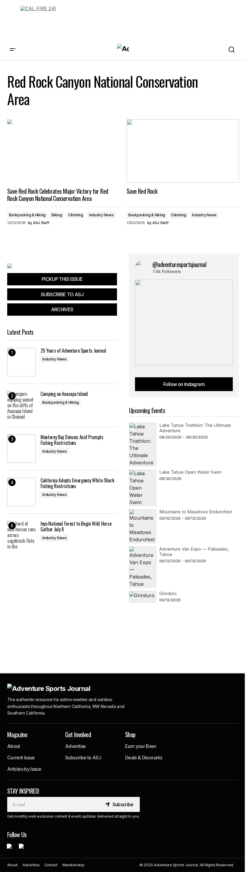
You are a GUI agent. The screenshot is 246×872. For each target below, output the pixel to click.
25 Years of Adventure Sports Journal (73, 351)
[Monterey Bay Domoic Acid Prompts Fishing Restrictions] (21, 448)
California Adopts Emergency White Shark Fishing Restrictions (77, 483)
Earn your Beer (140, 746)
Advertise (75, 746)
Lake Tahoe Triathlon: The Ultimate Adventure (195, 427)
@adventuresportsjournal (179, 264)
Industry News (101, 215)
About (13, 746)
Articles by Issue (24, 769)
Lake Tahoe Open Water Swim (190, 472)
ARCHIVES (62, 309)
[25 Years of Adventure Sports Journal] (21, 362)
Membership (73, 865)
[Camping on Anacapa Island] (21, 405)
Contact (51, 865)
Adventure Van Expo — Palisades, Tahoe (194, 551)
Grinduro (168, 593)
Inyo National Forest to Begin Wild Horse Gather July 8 (75, 526)
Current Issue (21, 758)
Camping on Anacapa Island (64, 394)
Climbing (75, 215)
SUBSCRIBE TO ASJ (62, 294)
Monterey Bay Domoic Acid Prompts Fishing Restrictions (72, 440)
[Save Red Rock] (183, 150)
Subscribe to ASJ (83, 758)
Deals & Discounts (143, 758)
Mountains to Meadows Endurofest (195, 512)
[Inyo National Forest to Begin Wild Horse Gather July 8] (21, 535)
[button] (12, 49)
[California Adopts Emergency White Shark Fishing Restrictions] (21, 492)
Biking (57, 215)
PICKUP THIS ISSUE (62, 279)
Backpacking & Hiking (27, 215)
